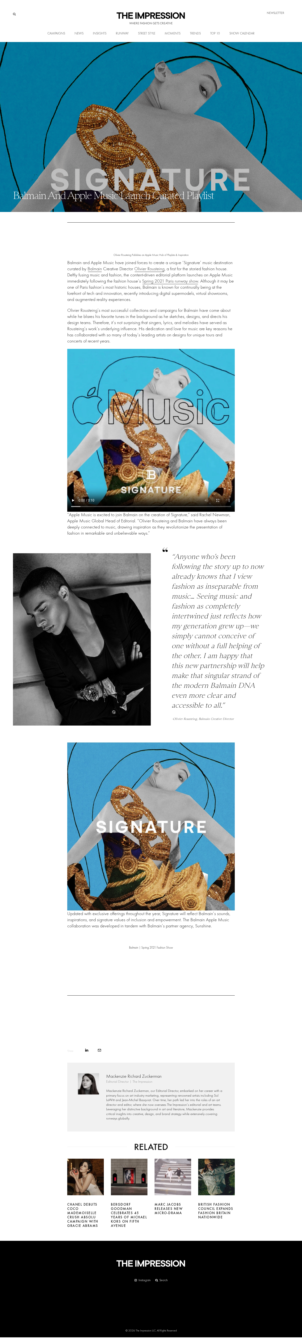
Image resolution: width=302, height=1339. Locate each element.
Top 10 (215, 33)
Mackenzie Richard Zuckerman (134, 1076)
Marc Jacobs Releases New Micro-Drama (169, 1208)
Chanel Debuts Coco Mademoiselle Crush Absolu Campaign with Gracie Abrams (82, 1215)
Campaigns (56, 33)
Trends (195, 33)
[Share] (86, 1050)
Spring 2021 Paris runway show (170, 281)
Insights (99, 33)
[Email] (99, 1050)
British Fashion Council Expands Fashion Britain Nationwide (215, 1210)
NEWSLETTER (275, 13)
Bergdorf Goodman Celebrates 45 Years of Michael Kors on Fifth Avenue (129, 1215)
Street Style (146, 33)
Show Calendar (242, 33)
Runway (122, 33)
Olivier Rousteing (149, 268)
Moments (172, 33)
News (79, 33)
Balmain (95, 268)
